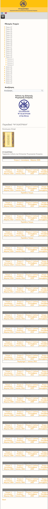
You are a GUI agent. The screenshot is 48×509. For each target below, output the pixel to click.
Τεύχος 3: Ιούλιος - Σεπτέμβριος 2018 (32, 276)
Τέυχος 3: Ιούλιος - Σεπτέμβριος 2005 (32, 454)
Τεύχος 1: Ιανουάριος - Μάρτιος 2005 (9, 454)
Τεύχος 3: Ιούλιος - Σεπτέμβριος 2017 (32, 290)
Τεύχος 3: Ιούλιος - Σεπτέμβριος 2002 (32, 494)
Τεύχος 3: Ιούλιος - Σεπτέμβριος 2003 (32, 480)
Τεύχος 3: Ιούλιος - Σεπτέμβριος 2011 (32, 373)
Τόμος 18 (9, 73)
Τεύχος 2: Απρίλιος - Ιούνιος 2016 (20, 303)
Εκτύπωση (6, 129)
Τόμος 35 (9, 31)
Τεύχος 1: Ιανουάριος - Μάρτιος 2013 (9, 344)
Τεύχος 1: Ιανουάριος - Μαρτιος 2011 (9, 373)
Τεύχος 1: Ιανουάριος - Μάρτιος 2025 (9, 171)
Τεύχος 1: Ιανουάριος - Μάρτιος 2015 (9, 317)
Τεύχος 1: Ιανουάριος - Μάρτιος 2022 (9, 218)
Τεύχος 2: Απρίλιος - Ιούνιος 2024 (20, 188)
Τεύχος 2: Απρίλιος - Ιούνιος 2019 (20, 263)
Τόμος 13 (9, 83)
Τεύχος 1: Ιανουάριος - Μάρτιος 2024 (9, 188)
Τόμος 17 (9, 75)
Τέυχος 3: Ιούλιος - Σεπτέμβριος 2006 (32, 440)
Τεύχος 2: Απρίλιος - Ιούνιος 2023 (20, 204)
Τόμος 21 (9, 67)
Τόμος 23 (9, 55)
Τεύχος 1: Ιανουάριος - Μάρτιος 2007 (9, 427)
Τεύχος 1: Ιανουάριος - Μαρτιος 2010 (9, 386)
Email (13, 129)
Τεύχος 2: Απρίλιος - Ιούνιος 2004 (20, 467)
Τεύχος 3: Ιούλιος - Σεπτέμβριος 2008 (32, 413)
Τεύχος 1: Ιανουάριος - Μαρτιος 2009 (9, 400)
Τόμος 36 (9, 29)
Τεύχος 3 (10, 63)
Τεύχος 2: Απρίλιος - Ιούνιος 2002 (20, 494)
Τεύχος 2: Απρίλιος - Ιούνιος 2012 (20, 357)
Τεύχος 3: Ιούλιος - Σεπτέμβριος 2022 (32, 218)
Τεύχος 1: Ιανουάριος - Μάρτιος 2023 (9, 204)
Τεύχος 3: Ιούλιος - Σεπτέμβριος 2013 (32, 344)
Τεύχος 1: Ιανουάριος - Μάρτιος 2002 (9, 494)
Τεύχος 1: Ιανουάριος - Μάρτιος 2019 (9, 263)
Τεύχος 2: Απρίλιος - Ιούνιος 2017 (20, 290)
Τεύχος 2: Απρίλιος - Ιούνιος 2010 (20, 386)
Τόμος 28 (9, 45)
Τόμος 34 (9, 33)
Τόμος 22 (9, 57)
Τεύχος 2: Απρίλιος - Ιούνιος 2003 (20, 480)
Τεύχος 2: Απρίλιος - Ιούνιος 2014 (20, 330)
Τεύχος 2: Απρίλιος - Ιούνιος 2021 (20, 233)
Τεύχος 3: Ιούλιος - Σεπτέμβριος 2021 (32, 233)
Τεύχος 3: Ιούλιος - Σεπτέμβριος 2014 (32, 330)
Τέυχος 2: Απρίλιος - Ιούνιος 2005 (20, 454)
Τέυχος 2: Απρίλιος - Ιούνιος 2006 (20, 440)
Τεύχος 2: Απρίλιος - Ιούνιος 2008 (20, 413)
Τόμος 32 (9, 35)
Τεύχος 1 (10, 59)
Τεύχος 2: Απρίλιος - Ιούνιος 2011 (20, 373)
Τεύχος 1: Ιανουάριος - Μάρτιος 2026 (27, 160)
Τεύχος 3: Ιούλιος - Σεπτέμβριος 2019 (32, 263)
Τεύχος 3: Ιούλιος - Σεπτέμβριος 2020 (32, 249)
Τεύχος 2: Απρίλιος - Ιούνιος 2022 (20, 218)
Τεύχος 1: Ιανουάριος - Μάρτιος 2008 (9, 413)
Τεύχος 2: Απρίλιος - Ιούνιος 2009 (20, 400)
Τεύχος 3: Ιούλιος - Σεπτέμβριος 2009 (32, 400)
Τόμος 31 (9, 39)
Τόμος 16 (9, 77)
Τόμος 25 (9, 51)
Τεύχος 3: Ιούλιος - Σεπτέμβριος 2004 (32, 467)
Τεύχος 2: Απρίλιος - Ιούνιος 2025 (20, 171)
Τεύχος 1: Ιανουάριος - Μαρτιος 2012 (9, 357)
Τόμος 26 (9, 49)
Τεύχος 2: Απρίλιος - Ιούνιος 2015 (20, 317)
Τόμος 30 (9, 41)
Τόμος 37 (9, 27)
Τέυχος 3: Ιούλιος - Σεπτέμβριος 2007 (32, 427)
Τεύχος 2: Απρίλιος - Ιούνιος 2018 (20, 276)
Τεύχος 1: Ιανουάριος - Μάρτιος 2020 (9, 249)
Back (4, 500)
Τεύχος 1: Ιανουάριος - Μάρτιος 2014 (9, 330)
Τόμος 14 (9, 81)
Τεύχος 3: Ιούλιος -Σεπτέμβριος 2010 (32, 386)
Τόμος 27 (9, 47)
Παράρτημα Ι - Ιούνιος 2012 (27, 361)
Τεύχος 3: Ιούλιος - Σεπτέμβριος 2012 (32, 357)
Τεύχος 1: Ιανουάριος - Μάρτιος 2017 (9, 290)
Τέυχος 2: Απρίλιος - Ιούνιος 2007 (20, 427)
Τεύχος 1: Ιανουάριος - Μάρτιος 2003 (9, 480)
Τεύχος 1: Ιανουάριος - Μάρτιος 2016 (9, 303)
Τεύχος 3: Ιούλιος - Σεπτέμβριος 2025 (32, 171)
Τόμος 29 (9, 43)
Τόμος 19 (9, 71)
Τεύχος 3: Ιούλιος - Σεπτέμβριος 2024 (32, 188)
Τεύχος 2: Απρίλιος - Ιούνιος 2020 (20, 249)
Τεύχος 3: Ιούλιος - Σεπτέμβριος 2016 (32, 303)
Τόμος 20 (9, 69)
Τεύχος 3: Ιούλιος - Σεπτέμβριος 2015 (32, 317)
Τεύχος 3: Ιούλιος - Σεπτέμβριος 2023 (32, 204)
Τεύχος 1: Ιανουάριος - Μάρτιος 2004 (9, 467)
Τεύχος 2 (10, 61)
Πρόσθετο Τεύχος (27, 193)
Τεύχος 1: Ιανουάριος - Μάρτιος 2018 (9, 276)
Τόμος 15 (9, 79)
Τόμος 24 (9, 53)
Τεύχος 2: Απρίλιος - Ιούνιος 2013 (20, 344)
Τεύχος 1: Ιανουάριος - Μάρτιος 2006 (9, 440)
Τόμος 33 (9, 37)
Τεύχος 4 (10, 65)
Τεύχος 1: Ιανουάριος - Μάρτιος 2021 (9, 233)
